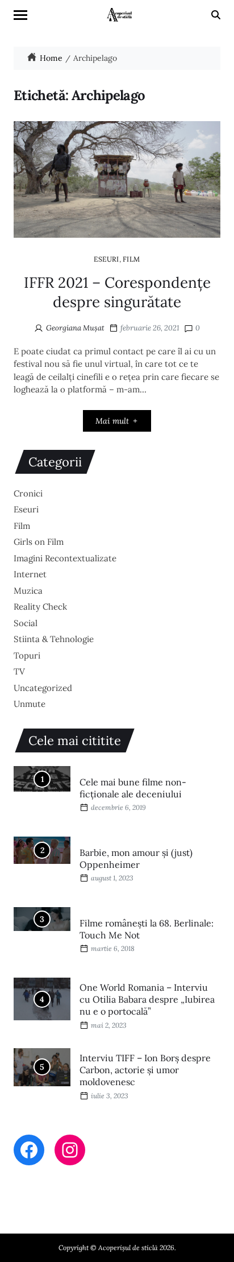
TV (19, 671)
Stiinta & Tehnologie (54, 639)
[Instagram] (70, 1150)
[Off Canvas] (20, 15)
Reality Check (40, 606)
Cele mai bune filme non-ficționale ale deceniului (133, 788)
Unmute (29, 703)
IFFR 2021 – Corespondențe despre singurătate (117, 292)
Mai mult (112, 421)
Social (25, 623)
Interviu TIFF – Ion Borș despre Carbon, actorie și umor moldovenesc (145, 1069)
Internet (30, 574)
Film (131, 259)
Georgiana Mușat (75, 328)
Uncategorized (43, 687)
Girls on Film (39, 541)
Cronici (28, 493)
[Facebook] (29, 1150)
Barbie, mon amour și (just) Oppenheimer (136, 858)
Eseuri (106, 259)
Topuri (27, 655)
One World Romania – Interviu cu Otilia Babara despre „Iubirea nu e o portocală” (147, 999)
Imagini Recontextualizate (65, 558)
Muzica (28, 590)
